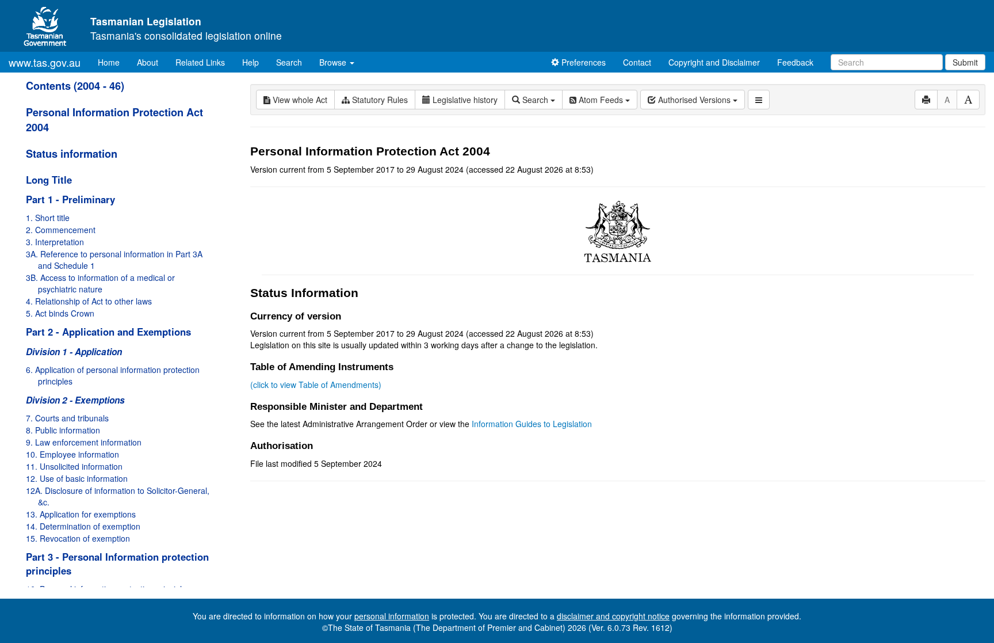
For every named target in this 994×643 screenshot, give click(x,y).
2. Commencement (60, 229)
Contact (637, 62)
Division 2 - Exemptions (75, 400)
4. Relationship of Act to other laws (89, 301)
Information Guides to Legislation (532, 423)
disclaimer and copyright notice (613, 616)
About (147, 62)
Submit (965, 62)
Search (289, 62)
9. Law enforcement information (84, 442)
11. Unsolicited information (74, 466)
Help (250, 62)
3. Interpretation (55, 242)
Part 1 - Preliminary (70, 199)
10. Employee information (72, 454)
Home (113, 62)
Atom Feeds (600, 99)
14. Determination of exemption (83, 526)
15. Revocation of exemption (78, 538)
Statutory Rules (379, 99)
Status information (71, 153)
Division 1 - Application (74, 351)
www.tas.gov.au (45, 62)
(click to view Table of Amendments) (315, 384)
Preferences (582, 62)
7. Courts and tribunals (67, 418)
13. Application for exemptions (81, 514)
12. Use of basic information (77, 478)
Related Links (200, 62)
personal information (391, 616)
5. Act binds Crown (60, 313)
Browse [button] (334, 62)
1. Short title (48, 217)
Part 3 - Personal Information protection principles (117, 563)
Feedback (795, 62)
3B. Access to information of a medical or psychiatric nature (100, 283)
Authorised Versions (694, 99)
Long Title (49, 180)
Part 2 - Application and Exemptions (108, 331)
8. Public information (63, 430)
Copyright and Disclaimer (714, 62)
